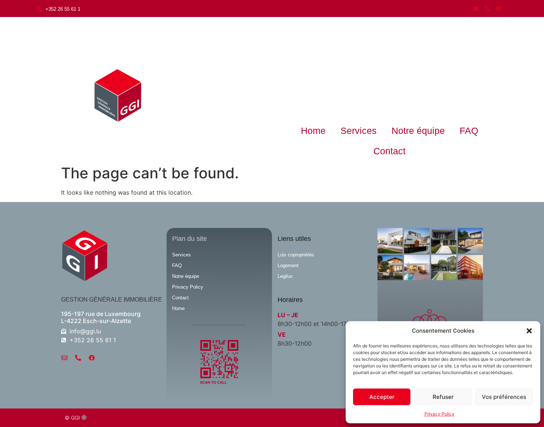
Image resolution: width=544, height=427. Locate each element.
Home (313, 130)
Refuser (443, 396)
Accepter (381, 396)
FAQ (469, 130)
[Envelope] (475, 8)
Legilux (285, 276)
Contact (389, 151)
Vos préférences (504, 396)
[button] (529, 330)
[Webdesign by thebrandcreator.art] (84, 417)
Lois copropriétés (296, 255)
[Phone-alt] (487, 8)
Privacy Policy (439, 414)
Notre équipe (418, 130)
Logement (288, 265)
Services (358, 130)
